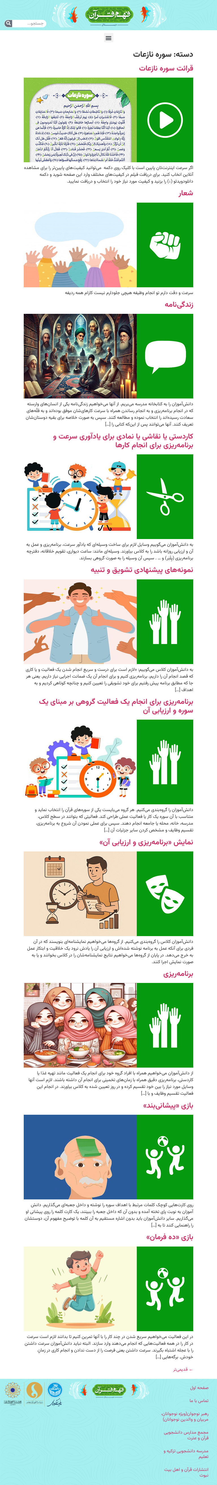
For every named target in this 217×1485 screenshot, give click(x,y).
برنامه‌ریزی (178, 974)
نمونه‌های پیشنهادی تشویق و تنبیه (142, 570)
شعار (186, 193)
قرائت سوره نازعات (166, 69)
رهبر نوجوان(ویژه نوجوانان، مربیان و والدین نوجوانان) (185, 1416)
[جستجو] (8, 23)
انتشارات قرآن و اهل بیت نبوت (186, 1472)
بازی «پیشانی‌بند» (168, 1106)
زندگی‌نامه (179, 305)
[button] (108, 37)
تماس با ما (199, 1401)
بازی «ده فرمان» (169, 1237)
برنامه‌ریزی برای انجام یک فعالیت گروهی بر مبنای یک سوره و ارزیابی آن (116, 706)
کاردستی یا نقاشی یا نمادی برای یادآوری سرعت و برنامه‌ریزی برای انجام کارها (123, 441)
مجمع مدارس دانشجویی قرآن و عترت (186, 1435)
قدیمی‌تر (183, 1369)
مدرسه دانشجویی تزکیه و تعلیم (186, 1454)
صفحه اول (199, 1388)
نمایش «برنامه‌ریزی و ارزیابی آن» (146, 842)
